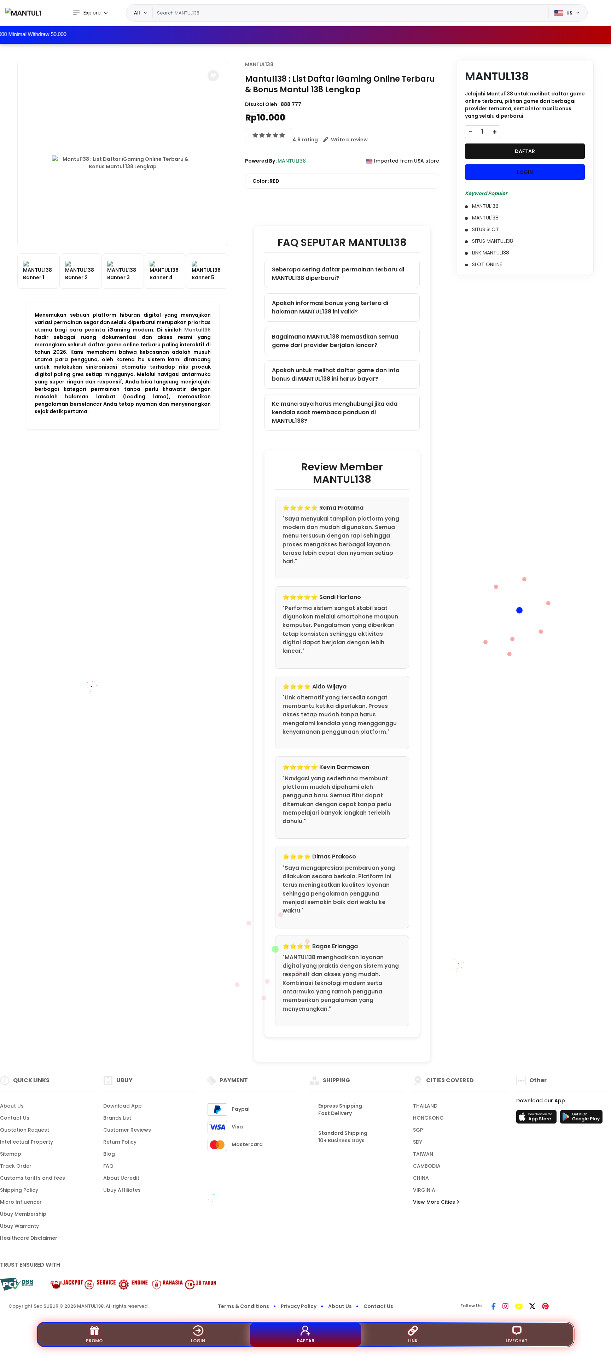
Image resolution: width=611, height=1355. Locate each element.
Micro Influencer (21, 1202)
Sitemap (10, 1153)
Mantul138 (197, 329)
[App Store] (537, 1119)
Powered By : (261, 160)
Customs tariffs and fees (32, 1177)
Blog (109, 1153)
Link (413, 1341)
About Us (12, 1105)
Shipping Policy (19, 1189)
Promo (94, 1341)
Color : (265, 180)
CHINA (421, 1177)
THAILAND (425, 1105)
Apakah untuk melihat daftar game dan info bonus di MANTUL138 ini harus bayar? (336, 374)
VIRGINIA (424, 1189)
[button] (213, 75)
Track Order (15, 1165)
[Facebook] (494, 1306)
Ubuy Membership (23, 1214)
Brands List (117, 1117)
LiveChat (517, 1341)
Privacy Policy (298, 1306)
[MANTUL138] (23, 13)
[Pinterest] (545, 1306)
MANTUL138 (259, 64)
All (137, 13)
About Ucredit (121, 1177)
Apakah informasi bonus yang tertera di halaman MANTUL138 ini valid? (330, 307)
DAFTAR (525, 151)
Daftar (305, 1341)
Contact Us (14, 1117)
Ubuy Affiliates (122, 1189)
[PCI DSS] (16, 1284)
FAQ (108, 1165)
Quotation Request (24, 1129)
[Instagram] (505, 1306)
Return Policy (119, 1141)
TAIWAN (423, 1153)
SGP (418, 1129)
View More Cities (434, 1202)
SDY (417, 1141)
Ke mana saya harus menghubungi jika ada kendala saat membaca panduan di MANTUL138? (334, 412)
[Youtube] (518, 1306)
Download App (122, 1105)
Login (198, 1341)
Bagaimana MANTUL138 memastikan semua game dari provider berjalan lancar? (335, 341)
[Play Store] (581, 1119)
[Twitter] (532, 1306)
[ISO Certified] (129, 1283)
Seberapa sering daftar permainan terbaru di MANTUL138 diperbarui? (338, 273)
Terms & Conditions (243, 1306)
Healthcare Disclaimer (28, 1238)
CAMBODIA (427, 1165)
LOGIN (525, 172)
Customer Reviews (127, 1129)
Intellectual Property (26, 1141)
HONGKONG (428, 1117)
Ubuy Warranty (19, 1226)
